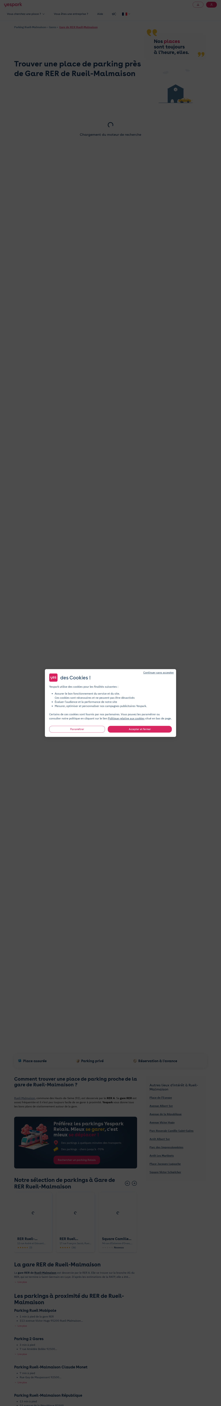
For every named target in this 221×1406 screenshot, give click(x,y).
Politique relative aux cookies (126, 718)
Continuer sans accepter (158, 672)
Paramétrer (77, 729)
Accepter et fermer (140, 729)
